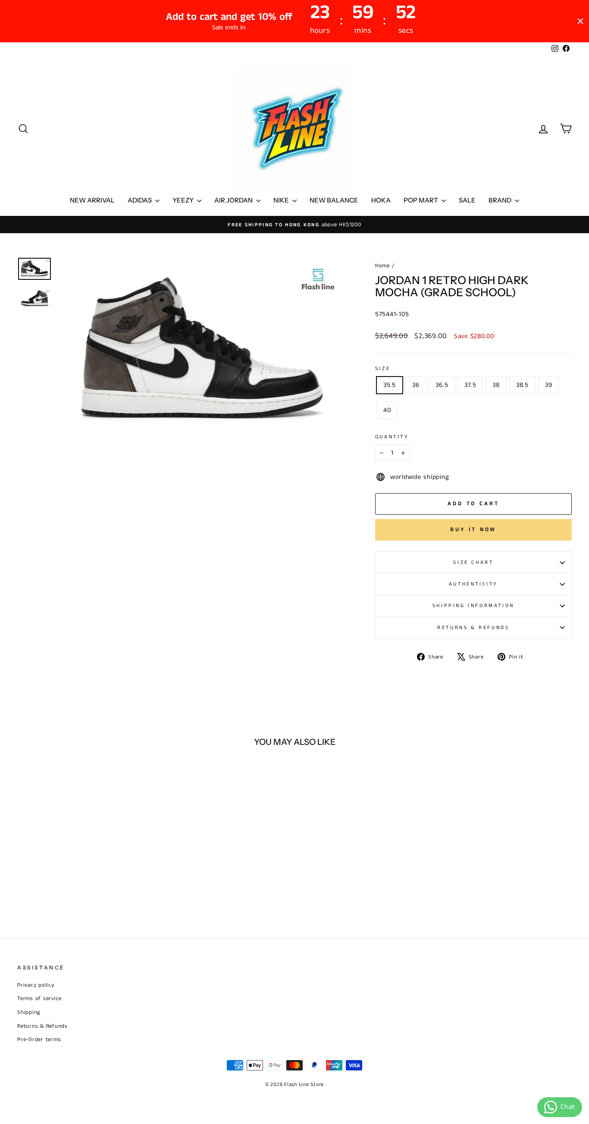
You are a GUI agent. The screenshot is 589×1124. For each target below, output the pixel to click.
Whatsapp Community (271, 560)
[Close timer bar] (580, 21)
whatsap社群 (271, 550)
